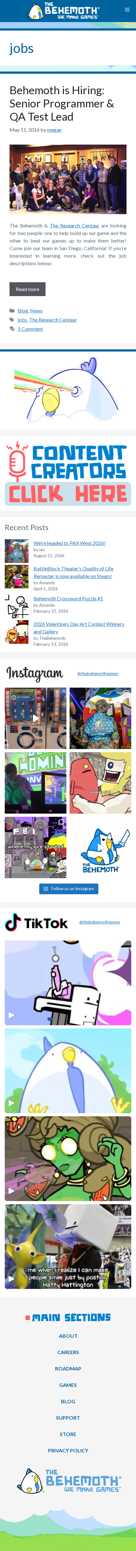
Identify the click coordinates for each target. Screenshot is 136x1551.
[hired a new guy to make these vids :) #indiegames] (100, 783)
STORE (68, 1434)
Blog (23, 310)
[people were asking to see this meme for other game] (35, 847)
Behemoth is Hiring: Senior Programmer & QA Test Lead (61, 103)
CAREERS (68, 1352)
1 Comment (30, 329)
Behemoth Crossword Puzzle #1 (68, 598)
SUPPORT (68, 1418)
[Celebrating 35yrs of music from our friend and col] (35, 783)
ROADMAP (68, 1368)
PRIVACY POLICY (68, 1450)
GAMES (68, 1385)
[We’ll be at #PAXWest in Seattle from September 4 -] (100, 718)
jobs (22, 320)
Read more (27, 289)
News (36, 310)
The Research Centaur (74, 225)
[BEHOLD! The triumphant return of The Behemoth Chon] (35, 718)
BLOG (68, 1401)
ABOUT (68, 1336)
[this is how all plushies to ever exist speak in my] (100, 847)
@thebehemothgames (97, 673)
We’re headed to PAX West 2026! (70, 543)
